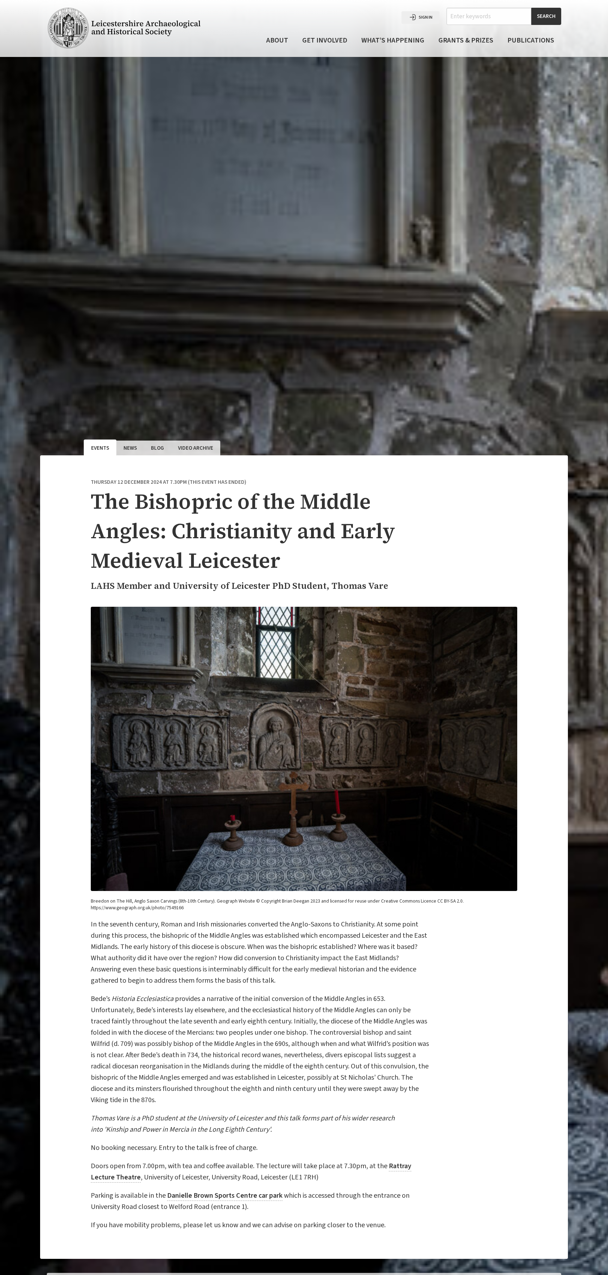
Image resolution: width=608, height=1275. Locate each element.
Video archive (195, 448)
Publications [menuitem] (530, 40)
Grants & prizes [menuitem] (465, 40)
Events (100, 448)
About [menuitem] (277, 40)
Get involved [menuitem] (324, 40)
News (130, 448)
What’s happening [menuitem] (392, 40)
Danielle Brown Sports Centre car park (225, 1196)
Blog (157, 448)
